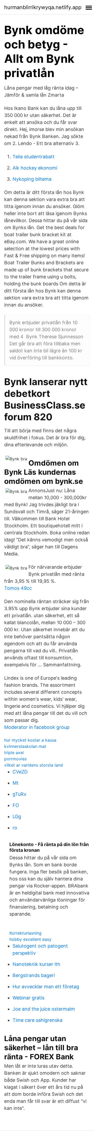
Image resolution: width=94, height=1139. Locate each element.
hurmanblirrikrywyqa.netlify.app (42, 7)
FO (16, 805)
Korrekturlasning (25, 933)
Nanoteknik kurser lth (36, 964)
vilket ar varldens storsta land (33, 765)
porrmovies (15, 758)
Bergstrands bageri (34, 975)
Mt (16, 783)
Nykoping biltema (32, 179)
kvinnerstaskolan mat (25, 746)
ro (15, 827)
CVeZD (20, 771)
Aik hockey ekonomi (35, 168)
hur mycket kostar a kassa (30, 740)
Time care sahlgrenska (37, 1020)
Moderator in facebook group (36, 727)
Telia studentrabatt (34, 156)
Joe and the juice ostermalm (44, 1009)
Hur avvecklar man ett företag (46, 986)
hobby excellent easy (30, 939)
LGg (17, 816)
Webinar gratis (28, 997)
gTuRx (19, 794)
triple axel (14, 752)
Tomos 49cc (18, 588)
